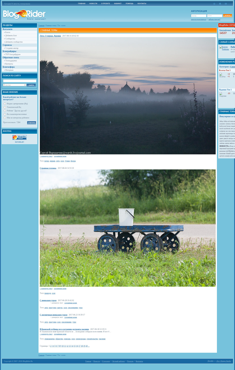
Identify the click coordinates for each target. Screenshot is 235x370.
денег (221, 138)
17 (79, 346)
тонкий (228, 153)
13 (70, 346)
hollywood (222, 126)
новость (224, 145)
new (232, 128)
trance (233, 131)
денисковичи (49, 339)
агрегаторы (229, 133)
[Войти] (227, 15)
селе (62, 161)
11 (65, 346)
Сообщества (10, 39)
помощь (67, 339)
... (89, 346)
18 (82, 346)
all (229, 121)
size (229, 131)
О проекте (106, 361)
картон (221, 141)
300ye (221, 121)
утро (80, 307)
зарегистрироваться (198, 19)
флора (73, 161)
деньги (225, 138)
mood (221, 128)
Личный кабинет (118, 361)
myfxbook (227, 128)
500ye (226, 121)
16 (77, 346)
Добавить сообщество (14, 42)
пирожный (223, 148)
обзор (231, 146)
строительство (92, 339)
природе (47, 293)
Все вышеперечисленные (17, 114)
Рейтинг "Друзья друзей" (17, 111)
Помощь (130, 361)
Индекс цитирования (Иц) (17, 104)
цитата (222, 156)
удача (233, 153)
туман (67, 161)
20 (87, 346)
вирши (52, 161)
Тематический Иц (14, 107)
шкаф (227, 156)
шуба (231, 156)
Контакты (9, 64)
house (229, 126)
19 (84, 346)
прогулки (52, 307)
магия (227, 143)
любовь (222, 143)
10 (63, 346)
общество (59, 339)
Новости (96, 361)
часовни (102, 339)
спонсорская (81, 339)
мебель (231, 143)
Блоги (7, 32)
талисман (222, 153)
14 (72, 346)
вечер (46, 161)
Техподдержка (11, 61)
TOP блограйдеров (12, 54)
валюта (221, 136)
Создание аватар (11, 48)
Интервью (9, 70)
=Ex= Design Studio (223, 361)
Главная (41, 25)
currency (228, 124)
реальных (222, 151)
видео (227, 136)
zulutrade (222, 133)
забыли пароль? (214, 19)
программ (230, 148)
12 (67, 346)
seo (227, 131)
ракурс (60, 307)
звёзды (230, 138)
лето (58, 161)
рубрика (230, 151)
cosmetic (222, 124)
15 (75, 346)
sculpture (222, 131)
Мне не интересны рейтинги (18, 118)
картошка (227, 141)
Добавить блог (11, 35)
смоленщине (73, 307)
